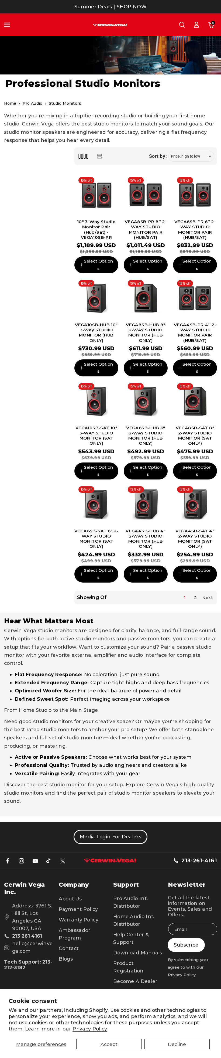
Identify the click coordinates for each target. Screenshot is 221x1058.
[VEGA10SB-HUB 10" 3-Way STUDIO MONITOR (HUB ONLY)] (96, 298)
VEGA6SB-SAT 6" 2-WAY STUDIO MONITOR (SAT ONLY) (96, 538)
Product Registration (128, 967)
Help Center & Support (131, 938)
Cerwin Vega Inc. (24, 888)
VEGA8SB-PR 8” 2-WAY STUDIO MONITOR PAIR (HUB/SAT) (146, 229)
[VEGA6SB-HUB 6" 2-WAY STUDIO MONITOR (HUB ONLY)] (146, 401)
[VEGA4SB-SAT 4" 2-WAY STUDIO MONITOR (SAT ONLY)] (195, 504)
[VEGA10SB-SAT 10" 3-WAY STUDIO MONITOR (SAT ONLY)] (96, 401)
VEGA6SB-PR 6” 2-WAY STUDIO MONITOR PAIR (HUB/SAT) (195, 229)
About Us (70, 898)
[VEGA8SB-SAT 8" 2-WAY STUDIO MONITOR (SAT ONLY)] (195, 401)
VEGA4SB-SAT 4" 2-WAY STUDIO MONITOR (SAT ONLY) (195, 538)
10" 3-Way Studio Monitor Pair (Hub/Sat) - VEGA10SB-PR (96, 229)
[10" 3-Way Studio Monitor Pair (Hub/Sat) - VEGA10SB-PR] (96, 195)
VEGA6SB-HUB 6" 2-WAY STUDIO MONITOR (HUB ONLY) (145, 435)
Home (10, 103)
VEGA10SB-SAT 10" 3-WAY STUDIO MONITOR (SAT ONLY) (96, 435)
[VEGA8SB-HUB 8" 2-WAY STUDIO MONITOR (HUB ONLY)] (146, 298)
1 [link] (184, 597)
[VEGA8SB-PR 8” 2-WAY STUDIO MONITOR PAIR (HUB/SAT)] (146, 195)
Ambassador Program (75, 934)
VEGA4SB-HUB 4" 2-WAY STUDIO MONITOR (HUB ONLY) (146, 538)
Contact (69, 948)
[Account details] (196, 25)
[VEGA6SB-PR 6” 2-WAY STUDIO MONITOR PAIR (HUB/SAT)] (195, 195)
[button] (10, 25)
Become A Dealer (135, 981)
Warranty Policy (79, 920)
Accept (109, 1044)
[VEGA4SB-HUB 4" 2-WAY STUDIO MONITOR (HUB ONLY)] (146, 504)
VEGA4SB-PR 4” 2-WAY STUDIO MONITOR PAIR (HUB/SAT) (195, 332)
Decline (177, 1044)
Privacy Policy (89, 1029)
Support (126, 884)
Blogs (66, 959)
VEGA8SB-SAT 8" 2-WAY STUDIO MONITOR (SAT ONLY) (195, 435)
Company (74, 884)
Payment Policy (78, 909)
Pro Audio (33, 103)
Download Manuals (137, 952)
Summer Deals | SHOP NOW (110, 6)
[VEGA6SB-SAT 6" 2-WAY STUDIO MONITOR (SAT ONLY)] (96, 504)
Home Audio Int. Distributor (133, 920)
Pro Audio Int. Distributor (130, 902)
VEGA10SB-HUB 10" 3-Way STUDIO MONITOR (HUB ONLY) (96, 332)
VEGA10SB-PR (96, 167)
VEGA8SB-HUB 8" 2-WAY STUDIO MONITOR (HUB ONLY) (145, 332)
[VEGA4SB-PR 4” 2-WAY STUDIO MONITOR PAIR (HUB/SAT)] (195, 298)
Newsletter (187, 884)
